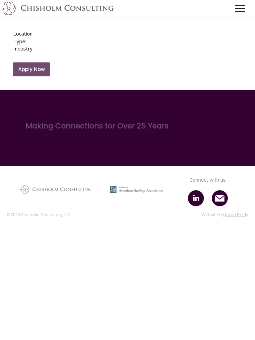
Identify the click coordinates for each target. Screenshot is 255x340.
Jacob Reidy (236, 214)
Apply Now (31, 69)
